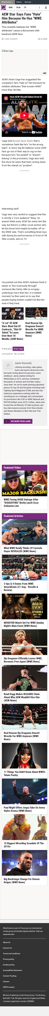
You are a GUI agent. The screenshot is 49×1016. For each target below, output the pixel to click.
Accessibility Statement (12, 970)
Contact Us (7, 948)
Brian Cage (18, 349)
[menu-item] (10, 7)
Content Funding (9, 976)
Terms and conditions (11, 954)
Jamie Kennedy (11, 39)
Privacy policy (8, 959)
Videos (19, 2)
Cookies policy (9, 965)
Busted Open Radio (22, 140)
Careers (6, 981)
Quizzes (28, 2)
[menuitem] (7, 2)
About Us (6, 942)
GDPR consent (8, 987)
